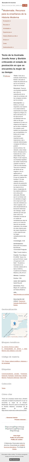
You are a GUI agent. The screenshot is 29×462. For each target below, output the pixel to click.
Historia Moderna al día (9, 36)
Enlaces (5, 39)
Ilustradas (11, 375)
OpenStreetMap (15, 336)
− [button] (3, 317)
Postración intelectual (13, 377)
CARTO (25, 336)
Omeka (14, 449)
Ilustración (5, 375)
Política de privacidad (16, 437)
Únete (5, 43)
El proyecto (6, 21)
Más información (14, 459)
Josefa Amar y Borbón (20, 375)
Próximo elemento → (21, 419)
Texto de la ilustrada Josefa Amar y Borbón (20, 303)
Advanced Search (23, 5)
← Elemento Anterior (11, 417)
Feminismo (24, 373)
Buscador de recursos (9, 2)
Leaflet (8, 336)
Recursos (6, 24)
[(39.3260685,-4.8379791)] (15, 323)
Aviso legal (16, 435)
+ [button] (3, 315)
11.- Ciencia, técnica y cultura (10, 347)
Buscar (26, 5)
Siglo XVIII (23, 377)
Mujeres (4, 377)
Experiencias (7, 32)
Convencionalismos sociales (10, 373)
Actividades (6, 28)
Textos (3, 388)
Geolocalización (7, 47)
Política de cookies (16, 439)
